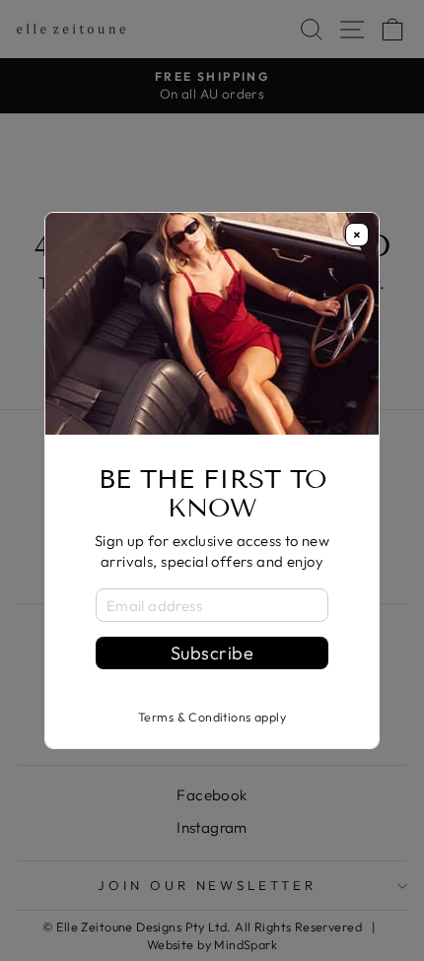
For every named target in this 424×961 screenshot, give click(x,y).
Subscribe (212, 653)
